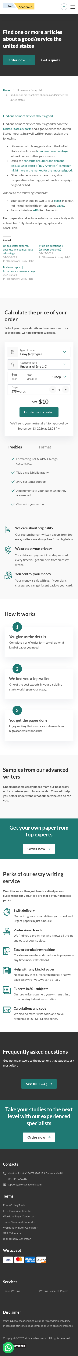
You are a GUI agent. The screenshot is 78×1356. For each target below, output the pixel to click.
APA (36, 210)
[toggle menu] (72, 6)
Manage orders (64, 6)
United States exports (17, 128)
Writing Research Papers (53, 1290)
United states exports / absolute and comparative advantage (18, 249)
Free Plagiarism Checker (17, 1210)
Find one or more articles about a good (28, 116)
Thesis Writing (11, 1290)
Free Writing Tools (14, 1205)
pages (58, 200)
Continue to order (39, 412)
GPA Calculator (12, 1233)
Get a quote (51, 60)
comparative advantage (52, 151)
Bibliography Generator (17, 1238)
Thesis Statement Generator (19, 1222)
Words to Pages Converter (18, 1216)
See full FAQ (36, 1084)
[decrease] (52, 389)
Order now (16, 60)
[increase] (65, 389)
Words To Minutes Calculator (20, 1227)
